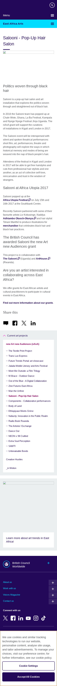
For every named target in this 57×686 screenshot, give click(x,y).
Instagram (36, 616)
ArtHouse (41, 258)
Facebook (14, 616)
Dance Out (14, 431)
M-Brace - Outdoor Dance (21, 376)
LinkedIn (21, 616)
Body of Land (15, 406)
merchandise (10, 225)
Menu (6, 15)
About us (7, 582)
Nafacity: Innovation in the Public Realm (28, 416)
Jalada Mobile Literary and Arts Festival (28, 366)
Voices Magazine (11, 594)
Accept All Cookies (28, 677)
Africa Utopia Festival (15, 200)
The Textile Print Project (20, 351)
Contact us (8, 601)
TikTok (44, 616)
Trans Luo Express (18, 356)
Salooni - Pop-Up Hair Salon (23, 396)
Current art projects (17, 335)
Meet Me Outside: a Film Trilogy (24, 371)
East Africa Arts (13, 23)
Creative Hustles (14, 459)
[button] (28, 564)
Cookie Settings (28, 666)
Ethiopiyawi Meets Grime (21, 411)
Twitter (6, 616)
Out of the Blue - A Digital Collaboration (28, 381)
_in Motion (11, 468)
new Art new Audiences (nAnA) (22, 344)
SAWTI (12, 446)
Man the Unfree (16, 391)
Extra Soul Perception (19, 441)
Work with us (9, 588)
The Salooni (10, 258)
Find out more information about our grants (28, 303)
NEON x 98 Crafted (18, 436)
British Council (11, 5)
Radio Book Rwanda (19, 421)
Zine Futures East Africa (20, 386)
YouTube (29, 616)
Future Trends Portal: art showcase (26, 361)
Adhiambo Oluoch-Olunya (18, 218)
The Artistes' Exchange (20, 426)
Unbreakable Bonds (18, 451)
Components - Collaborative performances (30, 401)
